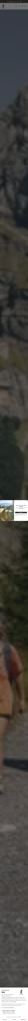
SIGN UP (21, 512)
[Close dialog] (27, 500)
